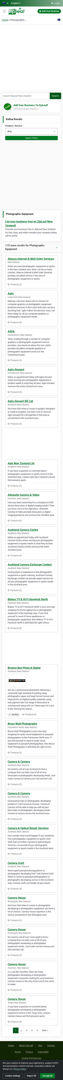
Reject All (31, 1076)
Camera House (17, 897)
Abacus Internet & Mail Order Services (31, 258)
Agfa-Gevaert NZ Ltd (20, 401)
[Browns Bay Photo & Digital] (31, 680)
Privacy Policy (19, 1069)
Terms (17, 1052)
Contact (51, 1045)
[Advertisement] (31, 57)
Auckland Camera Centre (23, 529)
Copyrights (43, 1052)
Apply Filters (32, 138)
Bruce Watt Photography (22, 723)
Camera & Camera (19, 761)
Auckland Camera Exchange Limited (30, 564)
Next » (45, 1030)
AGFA (11, 331)
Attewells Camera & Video (23, 495)
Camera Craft (16, 863)
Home (5, 20)
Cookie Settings (12, 1076)
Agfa (11, 293)
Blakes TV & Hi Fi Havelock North (28, 599)
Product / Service (13, 126)
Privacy (29, 1052)
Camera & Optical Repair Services (28, 828)
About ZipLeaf (26, 1045)
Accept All (47, 1076)
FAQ (40, 1045)
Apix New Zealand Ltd (21, 463)
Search (55, 96)
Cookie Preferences (31, 1058)
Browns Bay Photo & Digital (24, 667)
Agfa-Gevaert (16, 369)
